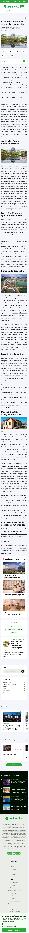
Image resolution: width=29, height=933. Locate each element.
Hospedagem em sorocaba (14, 626)
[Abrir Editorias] (8, 10)
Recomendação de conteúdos (11, 926)
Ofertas (14, 874)
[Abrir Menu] (3, 10)
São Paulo (20, 629)
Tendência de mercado (9, 684)
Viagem (5, 686)
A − (7, 56)
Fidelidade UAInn (14, 872)
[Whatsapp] (19, 855)
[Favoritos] (21, 10)
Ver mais (14, 765)
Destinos (14, 869)
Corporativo (6, 695)
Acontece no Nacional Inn (10, 697)
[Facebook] (8, 855)
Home (14, 864)
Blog (15, 1)
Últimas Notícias (6, 1)
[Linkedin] (14, 855)
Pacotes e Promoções (14, 903)
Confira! (5, 656)
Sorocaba (14, 632)
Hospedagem (6, 690)
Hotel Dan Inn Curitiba (14, 911)
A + (3, 56)
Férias (14, 18)
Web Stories (22, 1)
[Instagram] (11, 855)
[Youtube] (16, 855)
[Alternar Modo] (12, 55)
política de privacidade (8, 921)
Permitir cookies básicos (9, 924)
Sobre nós (14, 866)
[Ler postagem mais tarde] (25, 18)
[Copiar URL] (24, 51)
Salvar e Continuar (14, 930)
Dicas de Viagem (5, 18)
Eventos (5, 693)
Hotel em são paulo (10, 629)
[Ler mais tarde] (21, 712)
